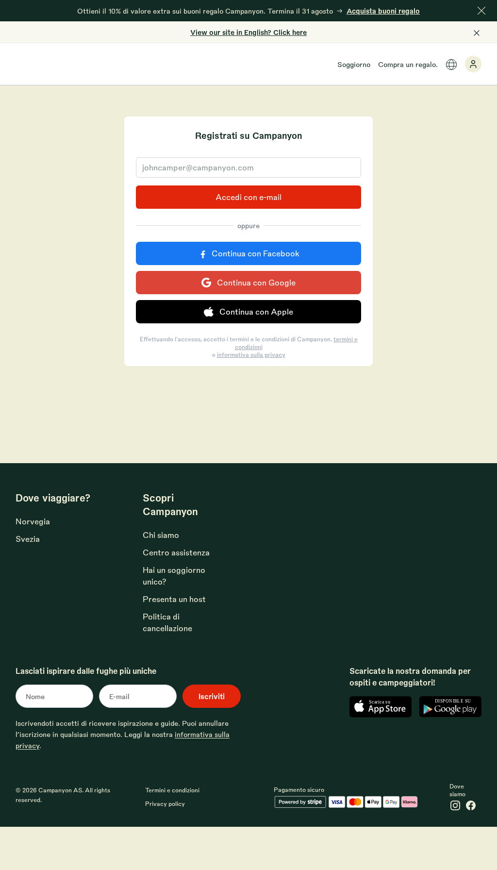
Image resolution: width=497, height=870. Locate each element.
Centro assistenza (176, 552)
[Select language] (451, 64)
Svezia (28, 538)
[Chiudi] (481, 10)
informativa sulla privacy (251, 354)
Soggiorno (353, 64)
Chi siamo (161, 534)
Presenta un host (174, 598)
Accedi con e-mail (248, 196)
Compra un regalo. (408, 64)
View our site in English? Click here (248, 32)
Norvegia (33, 521)
